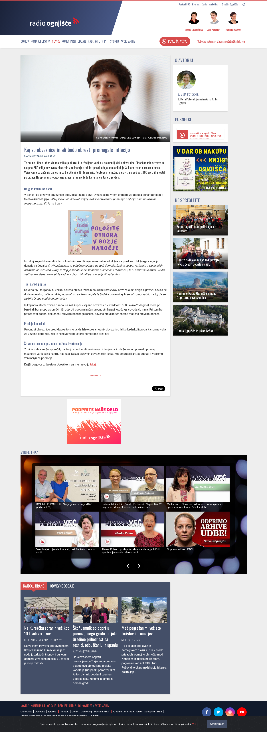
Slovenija (30, 156)
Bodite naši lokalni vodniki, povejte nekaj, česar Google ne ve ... (198, 262)
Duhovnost (85, 706)
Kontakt (196, 4)
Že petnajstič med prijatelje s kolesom (195, 228)
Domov (25, 41)
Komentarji (69, 41)
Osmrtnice (26, 711)
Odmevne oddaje (62, 586)
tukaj (93, 364)
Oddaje (82, 41)
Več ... (195, 724)
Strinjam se (217, 723)
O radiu (117, 711)
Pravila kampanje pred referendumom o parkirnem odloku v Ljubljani (60, 715)
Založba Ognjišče (230, 4)
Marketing (213, 4)
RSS (159, 711)
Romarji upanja (40, 41)
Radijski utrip (97, 41)
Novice (56, 41)
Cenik (204, 4)
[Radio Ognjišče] (53, 21)
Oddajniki (149, 711)
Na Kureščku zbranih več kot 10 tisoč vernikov (46, 631)
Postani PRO (184, 4)
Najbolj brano (33, 586)
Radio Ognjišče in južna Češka (195, 330)
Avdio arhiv (128, 41)
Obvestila (40, 711)
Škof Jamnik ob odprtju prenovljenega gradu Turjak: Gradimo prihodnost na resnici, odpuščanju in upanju (95, 636)
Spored (114, 41)
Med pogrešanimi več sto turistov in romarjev (141, 631)
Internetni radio (133, 711)
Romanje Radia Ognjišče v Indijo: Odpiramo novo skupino (197, 295)
